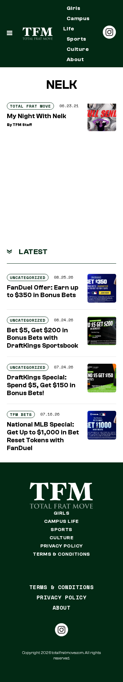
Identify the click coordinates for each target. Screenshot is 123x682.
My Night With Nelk (36, 116)
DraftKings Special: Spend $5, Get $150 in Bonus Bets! (41, 385)
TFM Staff (22, 125)
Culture (78, 49)
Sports (76, 39)
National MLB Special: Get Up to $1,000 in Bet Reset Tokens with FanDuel (43, 436)
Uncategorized (27, 277)
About (75, 59)
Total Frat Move (30, 106)
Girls (73, 8)
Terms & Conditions (61, 554)
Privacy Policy (61, 546)
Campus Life (76, 23)
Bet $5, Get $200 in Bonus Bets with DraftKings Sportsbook (42, 338)
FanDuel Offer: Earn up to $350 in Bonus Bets (42, 291)
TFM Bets (21, 414)
